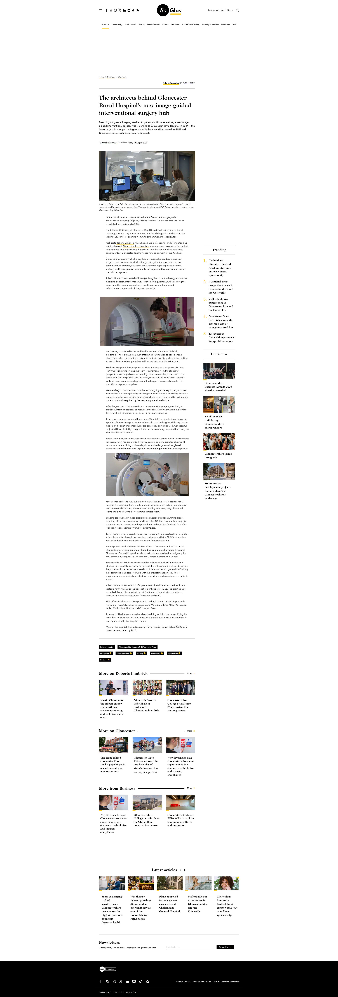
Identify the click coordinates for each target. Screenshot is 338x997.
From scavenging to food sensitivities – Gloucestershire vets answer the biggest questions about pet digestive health (112, 909)
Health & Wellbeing (190, 25)
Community (117, 25)
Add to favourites (171, 83)
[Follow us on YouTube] (128, 10)
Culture (165, 25)
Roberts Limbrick (125, 242)
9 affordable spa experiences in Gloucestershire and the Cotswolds (221, 304)
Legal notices (131, 992)
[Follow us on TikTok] (133, 10)
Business (105, 25)
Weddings (225, 25)
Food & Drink (130, 25)
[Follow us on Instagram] (115, 10)
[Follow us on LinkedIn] (124, 10)
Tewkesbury (155, 653)
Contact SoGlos (183, 981)
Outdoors (175, 25)
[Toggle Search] (237, 10)
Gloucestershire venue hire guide (218, 455)
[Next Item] (184, 870)
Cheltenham (173, 653)
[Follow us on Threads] (110, 10)
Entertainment (153, 25)
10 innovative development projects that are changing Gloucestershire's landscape (218, 491)
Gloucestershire (123, 653)
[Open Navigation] (100, 10)
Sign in (230, 10)
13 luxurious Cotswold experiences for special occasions (222, 337)
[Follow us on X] (119, 10)
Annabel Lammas (109, 143)
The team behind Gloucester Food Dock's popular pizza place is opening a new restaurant (112, 764)
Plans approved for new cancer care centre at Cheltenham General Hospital (169, 904)
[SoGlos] (169, 10)
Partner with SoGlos (202, 981)
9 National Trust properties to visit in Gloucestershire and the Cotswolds (221, 287)
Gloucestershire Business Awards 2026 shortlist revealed (218, 386)
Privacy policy (118, 992)
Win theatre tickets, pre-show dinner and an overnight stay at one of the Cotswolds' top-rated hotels (140, 907)
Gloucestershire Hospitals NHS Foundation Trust (137, 647)
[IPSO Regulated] (108, 969)
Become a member (216, 10)
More (189, 673)
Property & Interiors (210, 25)
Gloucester (104, 653)
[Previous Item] (180, 870)
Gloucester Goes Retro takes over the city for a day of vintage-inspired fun (221, 322)
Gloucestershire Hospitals (136, 246)
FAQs (216, 981)
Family (141, 25)
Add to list (188, 82)
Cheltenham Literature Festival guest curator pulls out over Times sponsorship (220, 268)
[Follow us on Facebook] (106, 10)
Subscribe (223, 947)
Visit (234, 25)
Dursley (140, 653)
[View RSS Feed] (137, 10)
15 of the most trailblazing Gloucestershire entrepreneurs (214, 422)
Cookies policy (104, 992)
